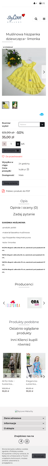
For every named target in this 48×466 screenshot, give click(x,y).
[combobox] (32, 124)
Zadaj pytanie (10, 183)
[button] (24, 418)
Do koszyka (9, 150)
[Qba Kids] (35, 303)
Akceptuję (39, 456)
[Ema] (41, 114)
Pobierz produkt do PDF (18, 191)
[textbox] (29, 124)
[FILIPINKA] (13, 303)
